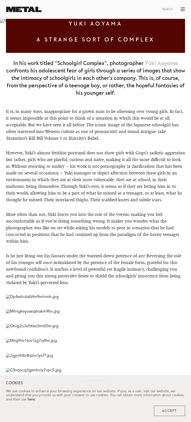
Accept (169, 411)
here (31, 399)
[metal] (24, 9)
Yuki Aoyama (161, 63)
